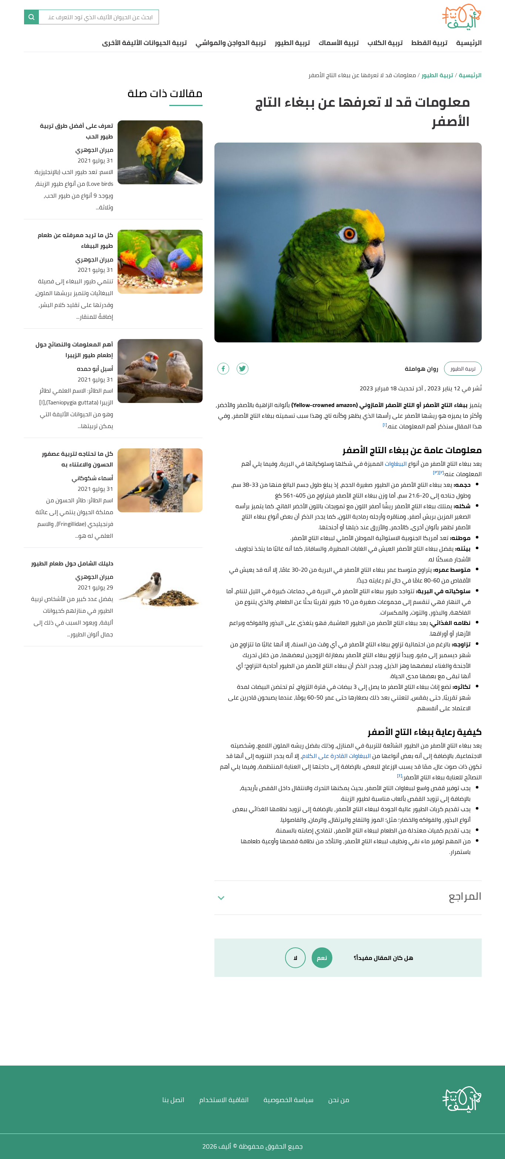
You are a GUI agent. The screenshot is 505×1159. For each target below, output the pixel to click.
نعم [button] (322, 957)
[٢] (441, 472)
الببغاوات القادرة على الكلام (336, 755)
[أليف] (461, 17)
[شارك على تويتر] (242, 369)
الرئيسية (469, 43)
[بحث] (31, 17)
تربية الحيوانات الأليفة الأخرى (144, 43)
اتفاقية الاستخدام (224, 1100)
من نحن (338, 1100)
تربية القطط (429, 43)
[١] (385, 424)
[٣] (436, 472)
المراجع (465, 896)
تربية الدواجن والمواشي (231, 43)
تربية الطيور (292, 43)
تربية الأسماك (339, 43)
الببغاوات (396, 463)
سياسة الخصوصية (288, 1100)
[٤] (399, 775)
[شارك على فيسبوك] (223, 369)
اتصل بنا (173, 1100)
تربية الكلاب (385, 43)
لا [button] (295, 957)
